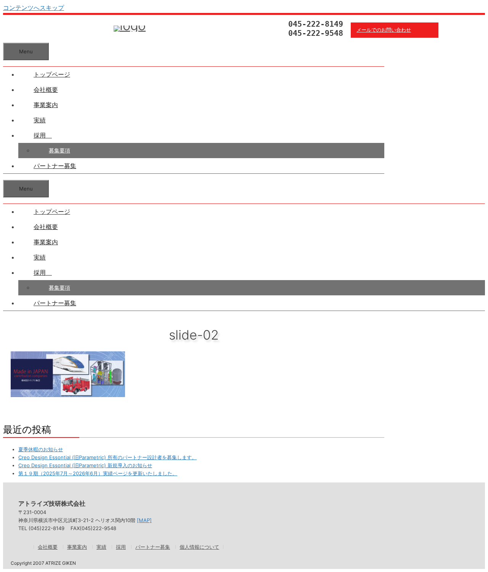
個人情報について (199, 547)
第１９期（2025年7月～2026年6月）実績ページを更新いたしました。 (97, 473)
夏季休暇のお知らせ (40, 449)
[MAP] (144, 520)
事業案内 (46, 105)
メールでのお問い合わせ (383, 30)
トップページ (52, 74)
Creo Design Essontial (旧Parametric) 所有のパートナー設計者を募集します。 (107, 457)
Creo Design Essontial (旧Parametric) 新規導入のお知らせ (85, 465)
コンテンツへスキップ (33, 7)
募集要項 (59, 150)
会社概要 (46, 89)
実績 (40, 120)
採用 (43, 135)
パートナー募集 (55, 166)
